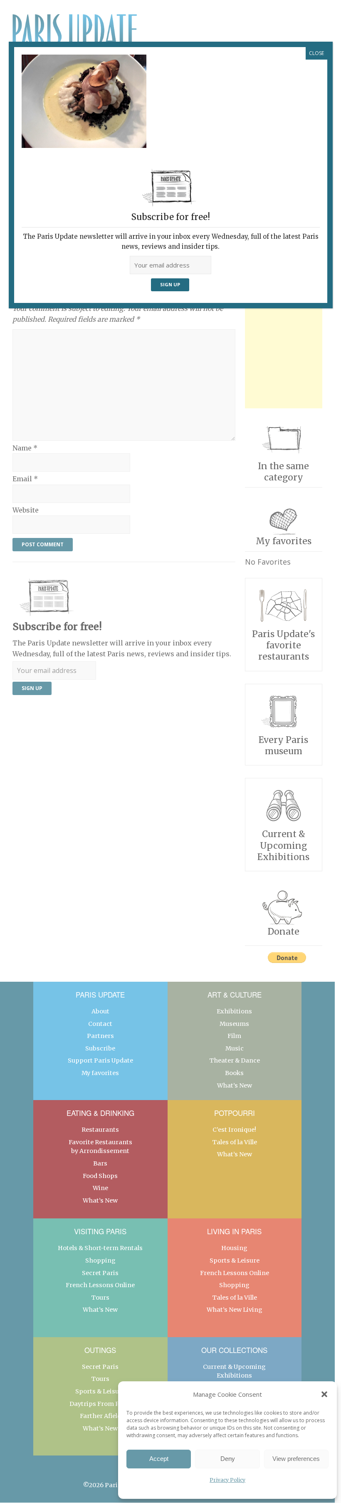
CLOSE (316, 53)
